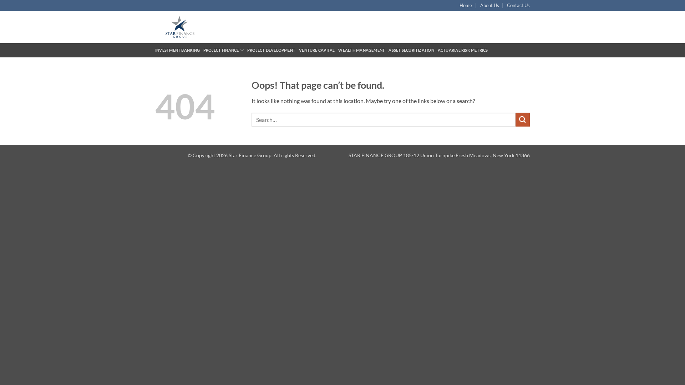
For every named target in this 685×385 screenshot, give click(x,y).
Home (466, 5)
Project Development (271, 50)
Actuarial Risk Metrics (463, 50)
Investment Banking (177, 50)
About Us (489, 5)
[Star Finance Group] (184, 27)
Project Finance (221, 50)
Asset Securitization (411, 50)
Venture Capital (317, 50)
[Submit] (523, 120)
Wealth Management (361, 50)
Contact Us (518, 5)
